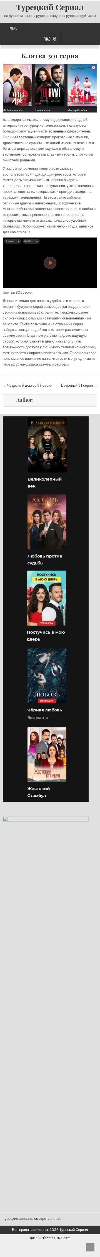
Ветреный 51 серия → (79, 385)
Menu (14, 28)
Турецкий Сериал (50, 7)
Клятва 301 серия (50, 56)
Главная (50, 39)
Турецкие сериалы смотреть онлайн (32, 1218)
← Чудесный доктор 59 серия (27, 385)
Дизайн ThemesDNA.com (50, 1238)
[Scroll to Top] (90, 1247)
